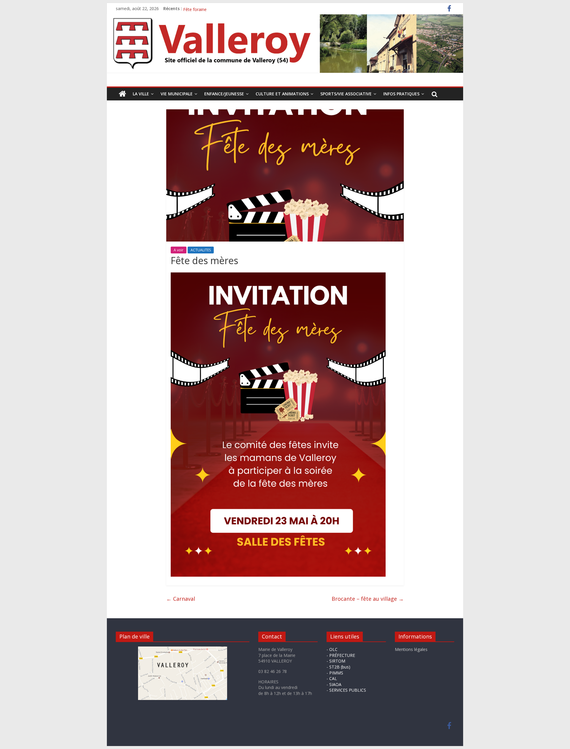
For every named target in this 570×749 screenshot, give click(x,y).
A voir (178, 250)
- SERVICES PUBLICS (346, 690)
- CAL (332, 678)
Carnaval (180, 598)
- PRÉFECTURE (341, 655)
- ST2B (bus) (338, 667)
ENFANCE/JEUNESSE (224, 94)
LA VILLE (141, 94)
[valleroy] (122, 94)
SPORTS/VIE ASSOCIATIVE (346, 94)
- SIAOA (334, 684)
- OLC (332, 649)
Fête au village (197, 8)
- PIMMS (335, 673)
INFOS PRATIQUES (401, 94)
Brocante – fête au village (368, 598)
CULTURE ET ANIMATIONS (282, 94)
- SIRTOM (336, 661)
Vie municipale (177, 94)
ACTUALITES (201, 250)
